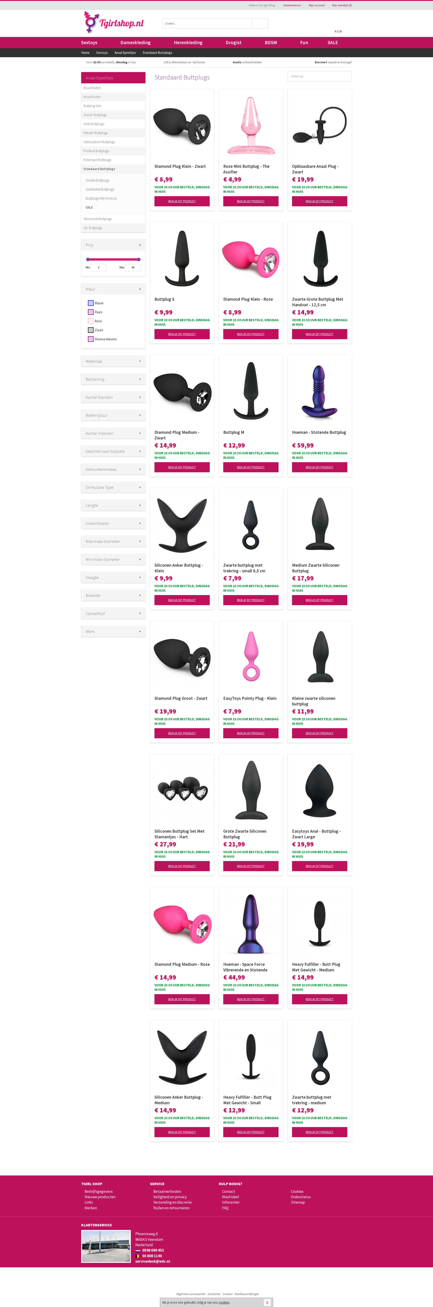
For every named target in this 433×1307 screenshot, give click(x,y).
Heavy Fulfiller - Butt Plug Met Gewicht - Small (247, 1099)
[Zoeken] (261, 23)
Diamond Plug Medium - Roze (182, 964)
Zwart (99, 330)
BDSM (271, 42)
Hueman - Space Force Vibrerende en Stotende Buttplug (245, 967)
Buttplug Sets (92, 106)
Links (89, 1202)
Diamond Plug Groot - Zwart (180, 698)
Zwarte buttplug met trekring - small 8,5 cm (244, 567)
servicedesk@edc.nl (152, 1261)
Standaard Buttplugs (99, 169)
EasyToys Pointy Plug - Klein (249, 698)
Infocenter (231, 1202)
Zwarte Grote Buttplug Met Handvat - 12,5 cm (317, 301)
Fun (304, 42)
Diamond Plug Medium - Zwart (176, 435)
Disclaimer (214, 1294)
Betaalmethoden (167, 1191)
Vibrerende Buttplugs (97, 219)
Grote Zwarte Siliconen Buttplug (244, 833)
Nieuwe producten (100, 1196)
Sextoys (89, 42)
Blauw (99, 303)
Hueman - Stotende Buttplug (319, 432)
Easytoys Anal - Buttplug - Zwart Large (316, 833)
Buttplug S (164, 299)
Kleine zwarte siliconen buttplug (313, 701)
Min (88, 267)
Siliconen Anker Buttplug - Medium (178, 1099)
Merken (91, 1207)
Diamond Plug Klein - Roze (248, 299)
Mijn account (317, 5)
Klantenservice (292, 5)
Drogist (234, 42)
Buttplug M (233, 432)
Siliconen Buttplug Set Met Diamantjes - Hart (179, 833)
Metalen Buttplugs (95, 133)
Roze (98, 321)
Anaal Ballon (92, 88)
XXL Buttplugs (92, 228)
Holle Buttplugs (93, 124)
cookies (224, 1302)
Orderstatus (301, 1196)
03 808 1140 (152, 1255)
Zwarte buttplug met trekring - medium (311, 1099)
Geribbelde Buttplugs (100, 189)
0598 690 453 (153, 1250)
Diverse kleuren (106, 339)
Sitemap (298, 1202)
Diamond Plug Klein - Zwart (180, 166)
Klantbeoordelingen (247, 1294)
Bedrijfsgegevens (99, 1191)
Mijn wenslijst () (342, 5)
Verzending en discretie (172, 1202)
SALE (333, 42)
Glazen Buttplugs (95, 115)
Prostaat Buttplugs (96, 151)
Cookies (297, 1191)
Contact (228, 1191)
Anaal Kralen (92, 97)
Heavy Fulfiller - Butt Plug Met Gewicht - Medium (316, 967)
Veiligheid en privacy (170, 1196)
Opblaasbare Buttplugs (99, 142)
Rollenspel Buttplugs (97, 160)
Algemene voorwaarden (190, 1294)
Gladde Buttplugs (97, 180)
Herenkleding (188, 42)
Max (122, 267)
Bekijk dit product (182, 201)
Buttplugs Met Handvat (101, 198)
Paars (98, 312)
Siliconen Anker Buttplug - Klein (178, 567)
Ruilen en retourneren (171, 1207)
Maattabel (230, 1196)
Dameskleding (135, 42)
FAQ (225, 1207)
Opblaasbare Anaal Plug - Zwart (315, 169)
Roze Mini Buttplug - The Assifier (246, 169)
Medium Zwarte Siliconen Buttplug (315, 567)
